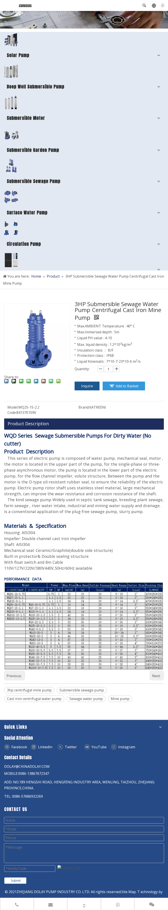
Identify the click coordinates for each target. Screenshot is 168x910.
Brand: (84, 407)
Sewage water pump (86, 698)
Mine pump (120, 698)
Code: (11, 412)
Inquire (87, 386)
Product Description (28, 424)
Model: (12, 407)
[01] (11, 40)
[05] (11, 197)
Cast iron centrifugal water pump (34, 698)
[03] (11, 165)
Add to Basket (127, 386)
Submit (16, 880)
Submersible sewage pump (82, 690)
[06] (11, 134)
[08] (11, 102)
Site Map (128, 891)
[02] (11, 71)
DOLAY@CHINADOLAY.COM (27, 766)
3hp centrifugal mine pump (29, 690)
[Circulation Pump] (11, 228)
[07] (11, 260)
